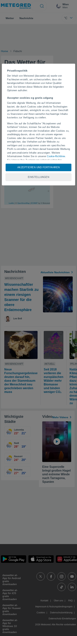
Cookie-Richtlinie (56, 156)
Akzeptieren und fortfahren (38, 167)
